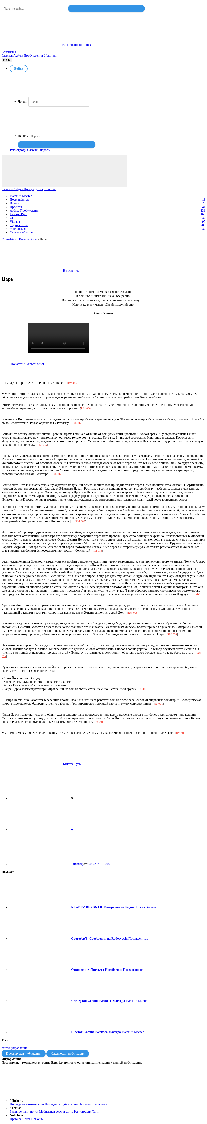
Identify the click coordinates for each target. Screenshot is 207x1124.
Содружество (19, 225)
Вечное (15, 203)
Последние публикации (61, 1104)
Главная (7, 55)
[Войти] (56, 144)
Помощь (37, 1119)
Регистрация (82, 1111)
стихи (6, 1048)
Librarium (50, 55)
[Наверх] (32, 1093)
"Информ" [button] (17, 1100)
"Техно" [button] (16, 1108)
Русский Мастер (21, 196)
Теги (95, 1111)
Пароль (23, 135)
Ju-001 (143, 689)
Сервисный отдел (22, 232)
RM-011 (180, 732)
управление (19, 1048)
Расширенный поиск (24, 1111)
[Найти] (106, 8)
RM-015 (42, 444)
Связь (26, 1119)
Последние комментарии (27, 1104)
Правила (16, 1119)
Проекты (16, 207)
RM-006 (86, 408)
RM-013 (198, 594)
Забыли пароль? (40, 150)
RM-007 (72, 383)
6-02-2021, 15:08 (98, 864)
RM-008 (80, 521)
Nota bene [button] (17, 1115)
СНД (13, 217)
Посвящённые (19, 199)
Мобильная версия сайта (56, 1111)
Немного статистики (93, 1104)
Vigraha (15, 221)
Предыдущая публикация (23, 1053)
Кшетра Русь (18, 214)
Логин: (22, 101)
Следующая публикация (67, 1053)
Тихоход (77, 864)
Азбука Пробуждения (28, 55)
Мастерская (18, 228)
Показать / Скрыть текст (27, 364)
